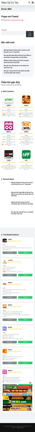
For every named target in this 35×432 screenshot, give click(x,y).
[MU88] (5, 330)
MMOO (9, 132)
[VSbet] (5, 353)
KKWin (26, 132)
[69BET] (9, 103)
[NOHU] (26, 103)
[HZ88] (9, 158)
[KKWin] (26, 129)
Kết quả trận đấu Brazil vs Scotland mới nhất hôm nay (16, 66)
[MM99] (5, 286)
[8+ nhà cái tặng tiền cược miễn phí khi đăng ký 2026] (9, 2)
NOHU (26, 105)
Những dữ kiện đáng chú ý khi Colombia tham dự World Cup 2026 (16, 61)
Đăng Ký (25, 252)
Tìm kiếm (4, 30)
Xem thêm (9, 252)
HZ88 (8, 160)
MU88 (10, 327)
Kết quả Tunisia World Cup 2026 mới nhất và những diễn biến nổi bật (17, 72)
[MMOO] (9, 129)
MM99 (10, 283)
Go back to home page (16, 20)
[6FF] (26, 158)
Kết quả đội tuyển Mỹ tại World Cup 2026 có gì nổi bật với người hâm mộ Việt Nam (17, 56)
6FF (26, 160)
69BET (9, 105)
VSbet (10, 350)
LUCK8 (10, 260)
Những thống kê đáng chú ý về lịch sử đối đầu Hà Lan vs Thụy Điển (17, 51)
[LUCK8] (5, 263)
